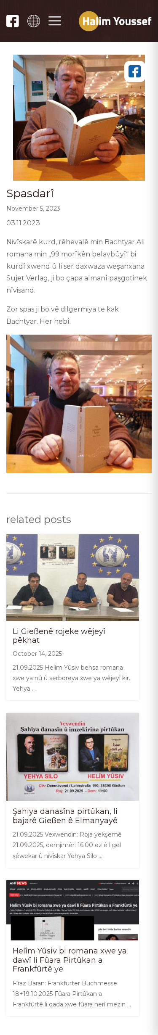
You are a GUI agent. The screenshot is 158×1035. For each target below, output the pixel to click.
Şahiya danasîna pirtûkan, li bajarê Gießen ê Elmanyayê (65, 816)
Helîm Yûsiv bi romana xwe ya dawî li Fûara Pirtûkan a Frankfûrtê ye (70, 960)
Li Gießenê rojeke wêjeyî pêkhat (59, 636)
